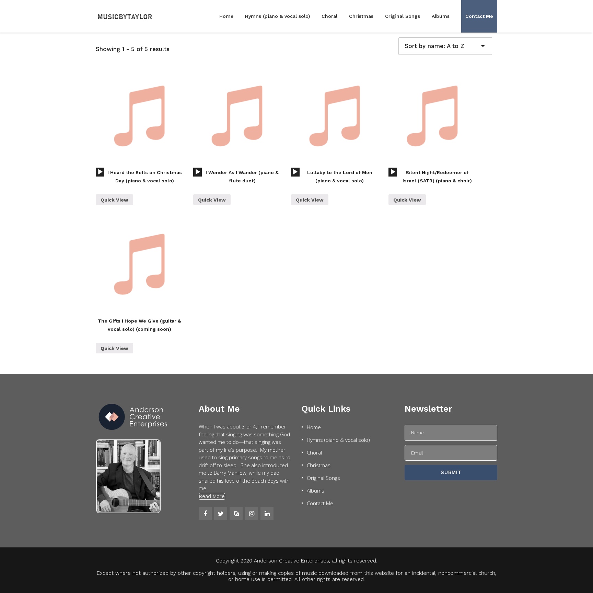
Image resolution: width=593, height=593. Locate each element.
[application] (100, 172)
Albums (441, 16)
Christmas (361, 16)
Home (226, 16)
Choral (329, 16)
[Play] (100, 172)
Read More (212, 496)
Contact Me (479, 16)
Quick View (114, 200)
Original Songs (402, 16)
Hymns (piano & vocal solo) (277, 16)
